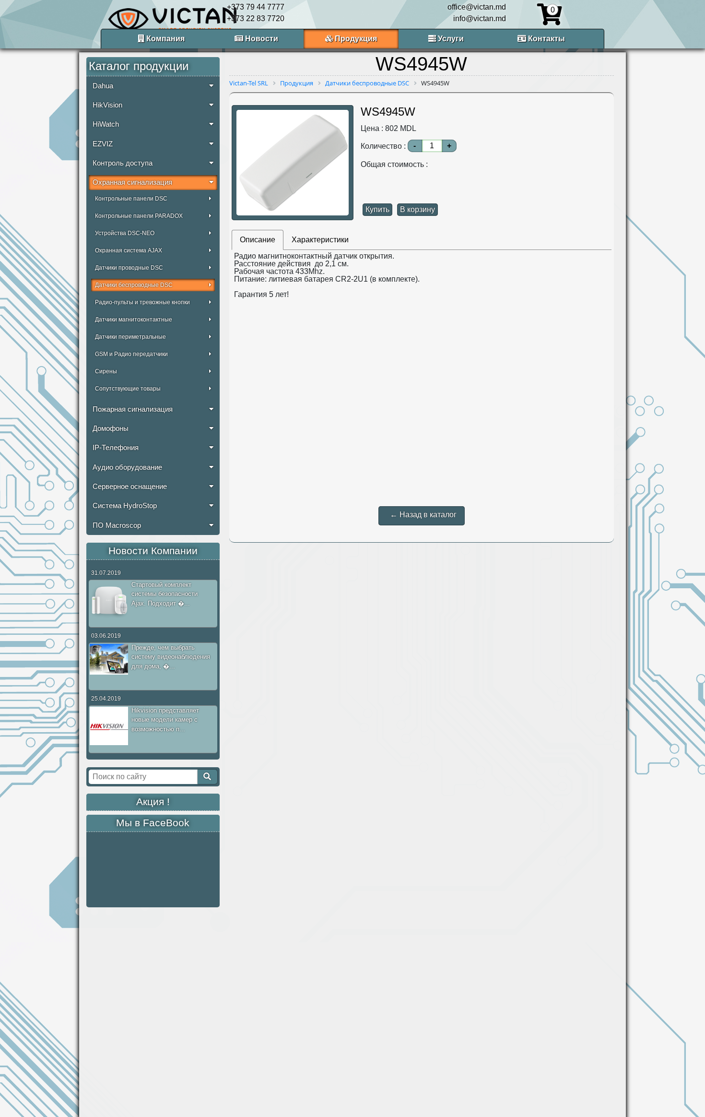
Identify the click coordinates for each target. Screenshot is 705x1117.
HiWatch (106, 124)
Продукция (355, 39)
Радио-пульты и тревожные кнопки (142, 302)
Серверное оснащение (130, 486)
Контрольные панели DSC (131, 198)
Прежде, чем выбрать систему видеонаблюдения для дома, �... (170, 657)
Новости (260, 39)
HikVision (107, 105)
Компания (164, 39)
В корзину (417, 209)
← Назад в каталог (423, 515)
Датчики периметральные (130, 336)
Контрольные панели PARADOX (139, 216)
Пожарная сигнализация (133, 409)
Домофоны (111, 428)
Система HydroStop (125, 506)
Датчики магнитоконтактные (133, 319)
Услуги (450, 39)
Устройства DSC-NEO (124, 233)
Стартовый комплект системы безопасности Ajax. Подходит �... (164, 594)
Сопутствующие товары (128, 388)
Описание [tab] (257, 240)
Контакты (545, 39)
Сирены (106, 371)
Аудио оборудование (127, 467)
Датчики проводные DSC (129, 267)
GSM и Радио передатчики (131, 354)
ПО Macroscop (117, 525)
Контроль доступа (123, 163)
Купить (377, 209)
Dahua (103, 86)
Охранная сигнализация (132, 182)
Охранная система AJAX (128, 250)
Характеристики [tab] (320, 240)
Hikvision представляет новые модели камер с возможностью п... (165, 720)
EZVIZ (103, 144)
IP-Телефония (116, 448)
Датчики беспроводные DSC (134, 285)
